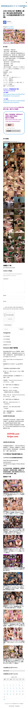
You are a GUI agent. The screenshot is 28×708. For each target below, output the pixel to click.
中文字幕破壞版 (7, 342)
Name (4, 295)
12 (10, 688)
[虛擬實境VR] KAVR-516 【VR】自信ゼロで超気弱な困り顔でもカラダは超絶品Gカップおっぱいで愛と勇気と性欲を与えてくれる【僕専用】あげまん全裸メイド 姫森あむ (13, 661)
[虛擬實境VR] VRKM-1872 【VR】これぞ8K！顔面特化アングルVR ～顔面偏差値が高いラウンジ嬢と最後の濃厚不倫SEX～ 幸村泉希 (13, 606)
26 (10, 694)
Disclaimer (17, 706)
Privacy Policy (11, 706)
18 (7, 691)
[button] (24, 7)
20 (13, 691)
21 (16, 691)
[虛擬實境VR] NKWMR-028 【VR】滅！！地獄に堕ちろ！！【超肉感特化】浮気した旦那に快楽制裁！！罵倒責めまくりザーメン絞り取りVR (14, 624)
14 (16, 688)
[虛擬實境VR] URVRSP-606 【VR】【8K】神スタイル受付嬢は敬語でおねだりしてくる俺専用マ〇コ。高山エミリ (13, 494)
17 (4, 691)
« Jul (4, 699)
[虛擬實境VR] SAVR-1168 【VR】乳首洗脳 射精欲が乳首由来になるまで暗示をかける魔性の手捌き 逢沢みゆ (14, 569)
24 (4, 694)
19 (10, 691)
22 (19, 691)
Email (4, 301)
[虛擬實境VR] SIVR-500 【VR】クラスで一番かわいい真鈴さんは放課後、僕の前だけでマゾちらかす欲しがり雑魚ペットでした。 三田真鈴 (13, 512)
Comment (6, 278)
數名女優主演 (11, 28)
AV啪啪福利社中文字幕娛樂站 (17, 703)
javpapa (9, 21)
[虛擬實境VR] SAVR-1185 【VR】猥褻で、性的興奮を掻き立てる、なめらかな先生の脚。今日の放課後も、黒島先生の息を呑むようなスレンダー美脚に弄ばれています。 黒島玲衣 (13, 531)
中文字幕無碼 (6, 339)
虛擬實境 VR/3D (7, 344)
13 (13, 688)
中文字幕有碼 (10, 26)
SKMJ (7, 28)
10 (4, 688)
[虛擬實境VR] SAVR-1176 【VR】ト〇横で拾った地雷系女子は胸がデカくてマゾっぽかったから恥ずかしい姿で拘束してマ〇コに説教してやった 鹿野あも (13, 550)
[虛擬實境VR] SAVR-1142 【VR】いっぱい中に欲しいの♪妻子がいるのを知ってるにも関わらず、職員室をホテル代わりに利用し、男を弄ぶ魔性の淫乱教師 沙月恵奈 (13, 587)
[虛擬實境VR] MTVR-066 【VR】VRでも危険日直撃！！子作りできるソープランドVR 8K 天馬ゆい (14, 642)
